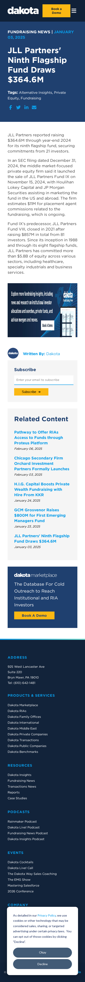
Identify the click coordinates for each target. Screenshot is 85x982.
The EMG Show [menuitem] (19, 880)
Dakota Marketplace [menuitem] (23, 705)
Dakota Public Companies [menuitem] (27, 746)
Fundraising (31, 98)
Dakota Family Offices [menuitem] (24, 717)
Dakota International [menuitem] (23, 723)
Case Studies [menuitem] (17, 798)
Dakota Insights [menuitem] (19, 775)
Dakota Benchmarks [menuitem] (23, 752)
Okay (42, 952)
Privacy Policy (46, 915)
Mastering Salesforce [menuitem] (23, 885)
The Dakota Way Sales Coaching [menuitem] (32, 874)
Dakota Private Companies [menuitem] (28, 734)
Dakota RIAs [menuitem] (17, 711)
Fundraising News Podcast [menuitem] (28, 833)
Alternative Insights (35, 92)
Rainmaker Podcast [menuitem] (22, 821)
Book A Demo (34, 615)
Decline (42, 964)
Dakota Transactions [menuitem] (23, 740)
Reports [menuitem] (14, 792)
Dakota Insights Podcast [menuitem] (26, 839)
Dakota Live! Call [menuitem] (20, 868)
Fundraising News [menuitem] (21, 781)
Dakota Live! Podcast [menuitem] (24, 827)
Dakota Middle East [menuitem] (22, 728)
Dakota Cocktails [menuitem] (20, 862)
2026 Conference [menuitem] (21, 891)
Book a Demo (56, 11)
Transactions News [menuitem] (22, 786)
